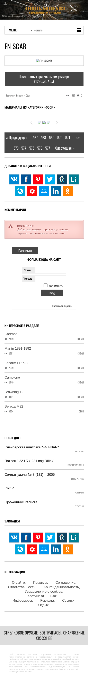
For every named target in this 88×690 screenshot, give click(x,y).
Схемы (81, 339)
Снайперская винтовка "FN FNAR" (32, 447)
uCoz (53, 596)
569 (51, 137)
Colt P (9, 488)
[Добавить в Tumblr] (62, 179)
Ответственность (21, 587)
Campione (12, 377)
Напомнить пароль (62, 306)
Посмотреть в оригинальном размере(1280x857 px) (44, 79)
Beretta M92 (14, 406)
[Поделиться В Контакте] (14, 179)
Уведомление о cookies (43, 591)
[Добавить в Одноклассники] (68, 191)
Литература (77, 479)
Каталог (20, 95)
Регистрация (25, 250)
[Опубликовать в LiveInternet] (74, 179)
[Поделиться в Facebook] (26, 179)
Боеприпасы (76, 465)
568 (43, 137)
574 (23, 148)
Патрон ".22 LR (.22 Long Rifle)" (29, 461)
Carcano (11, 334)
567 (35, 137)
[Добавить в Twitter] (50, 179)
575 (31, 148)
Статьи (79, 506)
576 (39, 148)
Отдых (43, 605)
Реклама (47, 600)
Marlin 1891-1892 (18, 348)
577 (47, 148)
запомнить (56, 285)
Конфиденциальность (61, 587)
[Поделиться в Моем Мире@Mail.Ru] (44, 191)
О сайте (18, 582)
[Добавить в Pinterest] (38, 179)
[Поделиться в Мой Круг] (32, 191)
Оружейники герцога (21, 502)
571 (67, 137)
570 (59, 137)
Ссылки (68, 600)
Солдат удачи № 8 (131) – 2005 (30, 475)
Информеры (22, 600)
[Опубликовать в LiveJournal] (20, 191)
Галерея (11, 95)
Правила (40, 582)
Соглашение (65, 582)
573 (16, 148)
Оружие (79, 451)
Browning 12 (14, 392)
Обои (28, 95)
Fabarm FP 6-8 (16, 363)
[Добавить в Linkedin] (56, 191)
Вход (4, 3)
